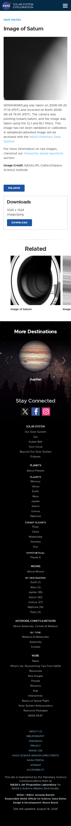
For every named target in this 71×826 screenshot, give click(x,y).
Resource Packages (35, 710)
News (35, 661)
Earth (35, 491)
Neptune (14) (35, 607)
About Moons (35, 571)
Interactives (35, 696)
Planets (35, 465)
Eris (35, 547)
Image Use (35, 751)
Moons (35, 566)
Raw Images (12, 20)
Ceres (35, 532)
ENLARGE (14, 188)
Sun (35, 437)
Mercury (35, 481)
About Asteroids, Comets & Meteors (35, 626)
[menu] (65, 6)
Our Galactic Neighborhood (21, 14)
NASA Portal (35, 760)
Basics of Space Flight (35, 701)
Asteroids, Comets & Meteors (35, 621)
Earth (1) (35, 582)
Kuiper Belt (35, 442)
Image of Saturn (21, 309)
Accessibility (35, 770)
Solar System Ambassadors (36, 705)
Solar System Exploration (21, 5)
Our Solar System (35, 432)
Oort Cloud (35, 447)
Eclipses (35, 456)
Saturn (36, 506)
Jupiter (35, 379)
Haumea (35, 541)
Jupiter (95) (35, 592)
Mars (36, 496)
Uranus (35, 511)
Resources (35, 671)
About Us (35, 731)
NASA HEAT (35, 715)
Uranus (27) (35, 602)
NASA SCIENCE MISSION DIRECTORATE (35, 755)
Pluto (35, 527)
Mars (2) (35, 587)
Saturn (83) (35, 597)
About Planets (35, 470)
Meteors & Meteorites (35, 637)
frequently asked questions (43, 153)
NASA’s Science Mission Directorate (35, 788)
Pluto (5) (35, 612)
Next (63, 360)
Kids (35, 691)
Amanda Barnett (45, 795)
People (35, 681)
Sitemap (35, 765)
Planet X (35, 557)
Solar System (35, 426)
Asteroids (35, 642)
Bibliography (35, 736)
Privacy (35, 746)
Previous (7, 360)
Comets (35, 647)
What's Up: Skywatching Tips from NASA (35, 666)
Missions (35, 686)
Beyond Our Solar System (35, 451)
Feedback (35, 741)
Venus (35, 486)
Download (19, 222)
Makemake (35, 537)
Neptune (35, 516)
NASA (5, 5)
